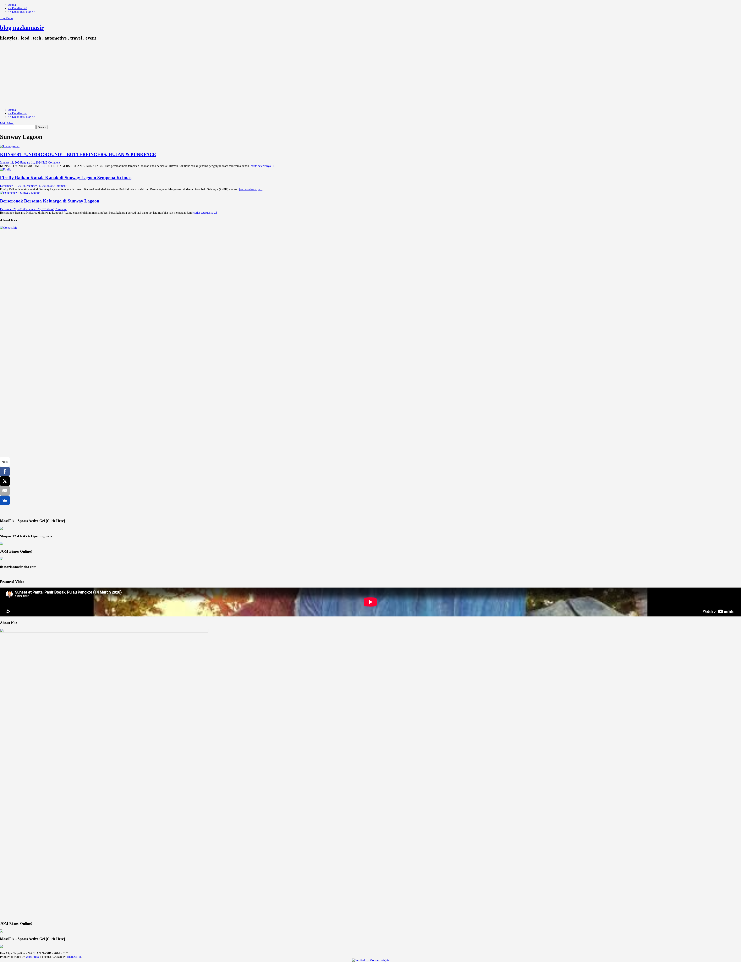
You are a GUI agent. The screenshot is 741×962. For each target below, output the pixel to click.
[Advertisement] (370, 78)
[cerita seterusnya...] (262, 166)
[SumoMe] (5, 500)
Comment (54, 162)
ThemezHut (73, 956)
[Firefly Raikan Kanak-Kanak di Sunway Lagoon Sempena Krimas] (5, 169)
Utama (12, 4)
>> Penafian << (17, 8)
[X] (5, 481)
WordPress (32, 956)
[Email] (5, 491)
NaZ (44, 162)
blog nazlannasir (22, 27)
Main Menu (7, 123)
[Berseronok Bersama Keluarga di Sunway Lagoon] (20, 192)
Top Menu (6, 18)
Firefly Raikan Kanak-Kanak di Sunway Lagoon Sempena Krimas (65, 177)
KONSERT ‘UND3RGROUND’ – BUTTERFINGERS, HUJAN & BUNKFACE (78, 154)
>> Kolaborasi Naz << (21, 11)
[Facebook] (5, 471)
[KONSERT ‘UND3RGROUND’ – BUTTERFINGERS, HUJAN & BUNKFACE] (9, 146)
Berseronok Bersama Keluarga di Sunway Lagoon (49, 200)
